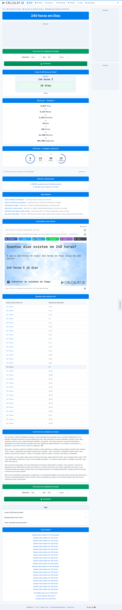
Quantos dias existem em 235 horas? (45, 549)
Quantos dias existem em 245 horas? (45, 581)
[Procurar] (118, 3)
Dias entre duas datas (12, 214)
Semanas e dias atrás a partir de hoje (17, 211)
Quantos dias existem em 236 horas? (45, 552)
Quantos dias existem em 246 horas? (45, 583)
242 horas (9, 375)
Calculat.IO (30, 607)
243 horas (9, 379)
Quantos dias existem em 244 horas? (45, 578)
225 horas (9, 306)
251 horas (9, 411)
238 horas (9, 359)
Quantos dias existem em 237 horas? (45, 555)
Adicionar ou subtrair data (13, 208)
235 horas (9, 347)
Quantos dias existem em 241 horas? (45, 569)
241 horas (9, 371)
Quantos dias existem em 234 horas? (45, 546)
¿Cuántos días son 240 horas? (45, 599)
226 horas (9, 310)
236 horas (9, 351)
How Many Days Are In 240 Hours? (46, 593)
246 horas (9, 391)
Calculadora (91, 2)
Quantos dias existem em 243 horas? (45, 575)
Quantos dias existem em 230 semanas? (45, 535)
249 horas (9, 403)
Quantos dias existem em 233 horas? (45, 543)
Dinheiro (72, 2)
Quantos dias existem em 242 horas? (45, 572)
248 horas (9, 399)
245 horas (9, 387)
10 (49, 367)
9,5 (50, 318)
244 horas (9, 383)
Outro (81, 2)
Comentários (120, 305)
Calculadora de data (11, 205)
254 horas (9, 423)
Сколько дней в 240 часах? (45, 596)
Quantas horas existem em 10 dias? (46, 187)
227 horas (9, 314)
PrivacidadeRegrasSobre (57, 607)
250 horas (9, 407)
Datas (30, 2)
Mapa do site (44, 607)
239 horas (9, 363)
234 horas (9, 343)
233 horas (9, 339)
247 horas (9, 395)
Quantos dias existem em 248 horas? (45, 589)
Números (39, 2)
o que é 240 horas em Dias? (21, 446)
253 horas (9, 419)
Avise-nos (82, 171)
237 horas (9, 355)
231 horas (9, 331)
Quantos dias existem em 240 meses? (45, 563)
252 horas (9, 415)
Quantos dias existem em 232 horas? (45, 541)
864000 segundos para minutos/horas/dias (46, 184)
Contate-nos (70, 607)
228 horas (9, 318)
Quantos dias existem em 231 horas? (45, 538)
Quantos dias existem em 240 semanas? (45, 566)
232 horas (9, 335)
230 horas (9, 327)
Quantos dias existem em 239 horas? (45, 561)
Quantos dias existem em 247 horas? (45, 586)
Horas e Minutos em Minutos (14, 200)
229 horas (9, 323)
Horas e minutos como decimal (15, 202)
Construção (61, 2)
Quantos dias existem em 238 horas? (45, 558)
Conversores (48, 2)
